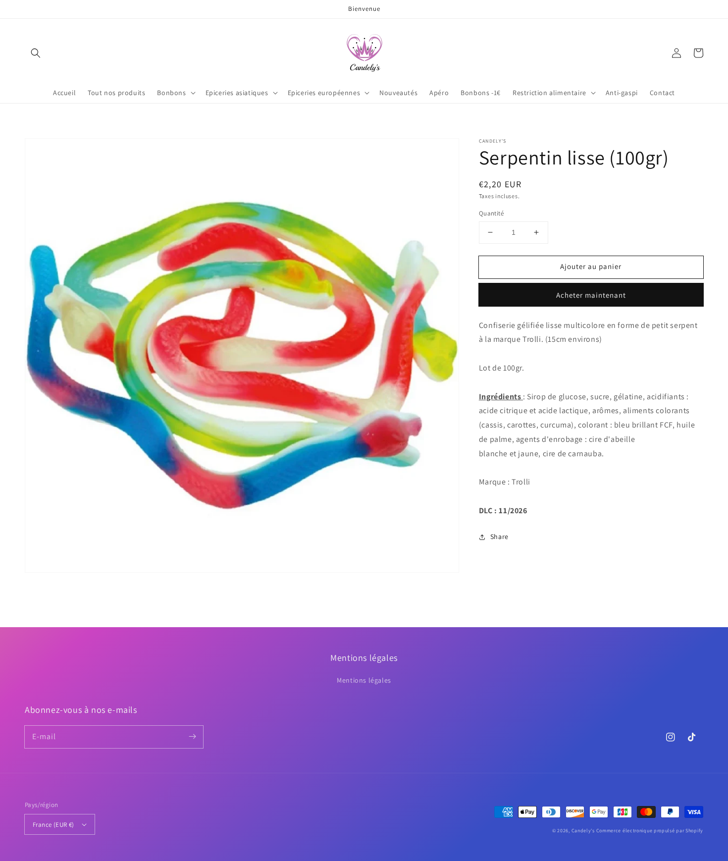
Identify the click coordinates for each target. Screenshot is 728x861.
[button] (36, 53)
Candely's (583, 830)
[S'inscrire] (192, 737)
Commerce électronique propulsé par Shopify (649, 830)
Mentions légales (364, 680)
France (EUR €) (53, 824)
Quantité (491, 213)
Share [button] (499, 536)
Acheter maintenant (591, 295)
